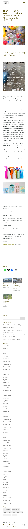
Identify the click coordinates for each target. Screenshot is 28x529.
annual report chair (7, 509)
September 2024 (7, 395)
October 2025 (6, 369)
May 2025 (5, 380)
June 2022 (5, 453)
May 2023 (5, 437)
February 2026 (6, 361)
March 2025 (6, 382)
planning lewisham (7, 514)
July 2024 (5, 401)
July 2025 (5, 377)
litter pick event (20, 512)
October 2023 (6, 424)
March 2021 (6, 485)
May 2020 (5, 492)
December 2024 (7, 390)
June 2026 (5, 351)
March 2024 (6, 411)
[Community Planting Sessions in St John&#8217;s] (7, 296)
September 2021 (7, 471)
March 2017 (6, 495)
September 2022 (7, 448)
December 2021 (7, 469)
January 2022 (6, 466)
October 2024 (6, 393)
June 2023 (5, 435)
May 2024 (5, 406)
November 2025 (7, 366)
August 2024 (6, 398)
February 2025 (6, 385)
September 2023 (7, 427)
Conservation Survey (7, 512)
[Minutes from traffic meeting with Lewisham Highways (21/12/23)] (17, 280)
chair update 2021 (15, 509)
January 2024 (6, 416)
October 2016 (6, 500)
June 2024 (5, 403)
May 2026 (5, 353)
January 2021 (6, 490)
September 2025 (7, 372)
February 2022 (6, 464)
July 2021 (5, 477)
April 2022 (5, 458)
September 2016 (7, 503)
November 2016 (7, 498)
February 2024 (6, 414)
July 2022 (5, 450)
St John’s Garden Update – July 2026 (12, 339)
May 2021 (5, 479)
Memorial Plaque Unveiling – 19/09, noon (13, 325)
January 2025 (6, 387)
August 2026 (6, 346)
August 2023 (6, 429)
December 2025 (7, 364)
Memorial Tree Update (8, 327)
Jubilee (14, 512)
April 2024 (5, 408)
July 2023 (5, 432)
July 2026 (5, 348)
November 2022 (7, 445)
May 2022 (5, 456)
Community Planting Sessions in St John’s (7, 301)
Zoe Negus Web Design (9, 524)
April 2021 (5, 482)
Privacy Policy (20, 524)
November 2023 (7, 422)
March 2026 (6, 359)
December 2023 (7, 419)
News (10, 23)
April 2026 (5, 356)
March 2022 (6, 461)
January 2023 (6, 443)
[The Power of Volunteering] (7, 280)
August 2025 (6, 374)
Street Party (14, 514)
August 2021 (6, 474)
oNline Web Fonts (16, 527)
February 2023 (6, 440)
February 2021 (6, 487)
